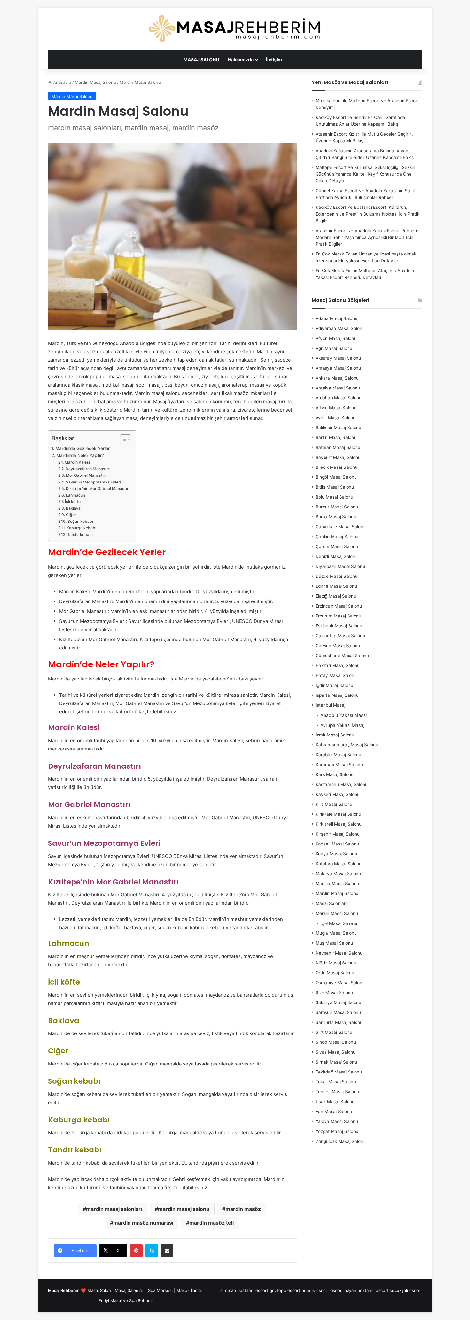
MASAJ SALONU (201, 59)
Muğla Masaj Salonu (336, 933)
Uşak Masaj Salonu (335, 1101)
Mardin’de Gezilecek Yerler (82, 448)
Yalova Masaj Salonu (337, 1121)
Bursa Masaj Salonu (336, 516)
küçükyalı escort (406, 1290)
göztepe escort (285, 1290)
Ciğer (71, 514)
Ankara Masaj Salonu (337, 378)
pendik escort (315, 1290)
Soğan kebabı (80, 521)
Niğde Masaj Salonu (336, 962)
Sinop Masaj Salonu (336, 1042)
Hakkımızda (241, 59)
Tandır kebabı (79, 534)
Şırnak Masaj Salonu (336, 1062)
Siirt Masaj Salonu (334, 1032)
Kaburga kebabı (81, 527)
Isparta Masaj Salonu (337, 695)
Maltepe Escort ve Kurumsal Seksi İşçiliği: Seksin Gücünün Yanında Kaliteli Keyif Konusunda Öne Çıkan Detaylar (365, 174)
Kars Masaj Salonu (335, 774)
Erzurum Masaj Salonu (338, 615)
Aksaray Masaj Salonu (338, 358)
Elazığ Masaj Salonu (336, 596)
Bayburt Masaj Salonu (338, 457)
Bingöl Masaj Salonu (336, 477)
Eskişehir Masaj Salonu (339, 625)
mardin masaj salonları (114, 1209)
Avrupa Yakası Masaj (342, 725)
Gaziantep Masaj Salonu (340, 635)
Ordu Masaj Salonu (335, 972)
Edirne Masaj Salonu (336, 586)
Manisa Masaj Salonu (337, 883)
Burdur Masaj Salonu (337, 506)
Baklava (73, 508)
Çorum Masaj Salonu (337, 546)
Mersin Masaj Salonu (337, 913)
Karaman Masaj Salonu (339, 764)
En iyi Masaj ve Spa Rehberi (125, 1300)
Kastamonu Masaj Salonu (342, 784)
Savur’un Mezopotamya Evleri (93, 482)
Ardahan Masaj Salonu (339, 397)
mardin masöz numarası (143, 1223)
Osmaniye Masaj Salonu (340, 982)
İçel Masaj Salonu (338, 923)
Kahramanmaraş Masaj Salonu (347, 744)
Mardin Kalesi (77, 462)
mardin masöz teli (211, 1223)
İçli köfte (72, 501)
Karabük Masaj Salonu (338, 754)
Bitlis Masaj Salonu (335, 487)
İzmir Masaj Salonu (335, 734)
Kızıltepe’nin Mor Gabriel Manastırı (97, 488)
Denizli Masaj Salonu (337, 556)
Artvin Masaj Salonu (336, 407)
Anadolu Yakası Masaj (343, 715)
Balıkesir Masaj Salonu (338, 427)
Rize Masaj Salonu (334, 992)
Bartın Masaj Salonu (336, 437)
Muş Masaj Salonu (334, 943)
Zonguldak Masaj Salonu (341, 1141)
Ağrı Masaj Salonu (334, 348)
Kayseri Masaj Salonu (338, 794)
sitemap (228, 1290)
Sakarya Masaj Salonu (338, 1002)
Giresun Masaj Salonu (338, 645)
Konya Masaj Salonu (336, 853)
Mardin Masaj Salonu (95, 82)
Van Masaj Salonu (334, 1111)
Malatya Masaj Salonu (338, 873)
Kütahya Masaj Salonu (339, 863)
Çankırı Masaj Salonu (337, 536)
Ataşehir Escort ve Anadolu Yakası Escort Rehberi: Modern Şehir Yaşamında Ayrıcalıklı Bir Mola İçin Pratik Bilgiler (367, 237)
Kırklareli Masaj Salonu (339, 824)
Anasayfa (61, 82)
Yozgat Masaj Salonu (337, 1131)
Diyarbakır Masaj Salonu (340, 566)
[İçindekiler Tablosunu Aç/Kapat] (122, 439)
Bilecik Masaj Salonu (336, 467)
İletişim (274, 59)
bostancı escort (252, 1290)
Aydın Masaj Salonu (336, 417)
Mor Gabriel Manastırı (86, 475)
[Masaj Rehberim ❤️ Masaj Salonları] (235, 29)
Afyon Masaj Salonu (336, 338)
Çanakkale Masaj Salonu (341, 526)
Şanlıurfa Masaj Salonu (339, 1022)
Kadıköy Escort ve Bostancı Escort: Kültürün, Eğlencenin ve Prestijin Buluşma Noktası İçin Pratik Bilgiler (367, 214)
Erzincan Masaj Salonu (339, 606)
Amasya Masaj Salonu (338, 368)
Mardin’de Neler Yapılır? (80, 455)
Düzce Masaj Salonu (336, 576)
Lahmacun (75, 495)
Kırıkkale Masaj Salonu (338, 814)
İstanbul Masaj (330, 705)
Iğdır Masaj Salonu (334, 685)
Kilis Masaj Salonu (334, 804)
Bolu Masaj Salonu (334, 496)
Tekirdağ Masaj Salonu (339, 1071)
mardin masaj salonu (183, 1209)
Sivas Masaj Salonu (336, 1052)
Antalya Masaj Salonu (338, 387)
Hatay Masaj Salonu (336, 675)
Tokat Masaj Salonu (336, 1081)
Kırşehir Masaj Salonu (338, 834)
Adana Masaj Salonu (336, 318)
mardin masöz (243, 1209)
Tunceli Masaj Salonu (337, 1091)
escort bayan (343, 1290)
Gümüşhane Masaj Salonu (342, 655)
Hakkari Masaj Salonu (338, 665)
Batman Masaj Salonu (338, 447)
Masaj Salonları (331, 903)
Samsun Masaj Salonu (338, 1012)
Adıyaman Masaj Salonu (340, 328)
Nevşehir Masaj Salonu (339, 952)
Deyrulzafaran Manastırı (88, 469)
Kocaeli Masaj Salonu (337, 843)
